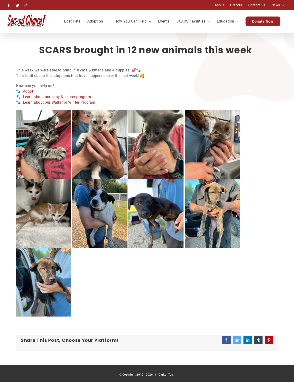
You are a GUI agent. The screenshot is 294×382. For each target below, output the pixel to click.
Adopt (28, 91)
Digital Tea (165, 374)
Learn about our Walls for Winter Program (59, 102)
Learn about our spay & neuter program (57, 97)
